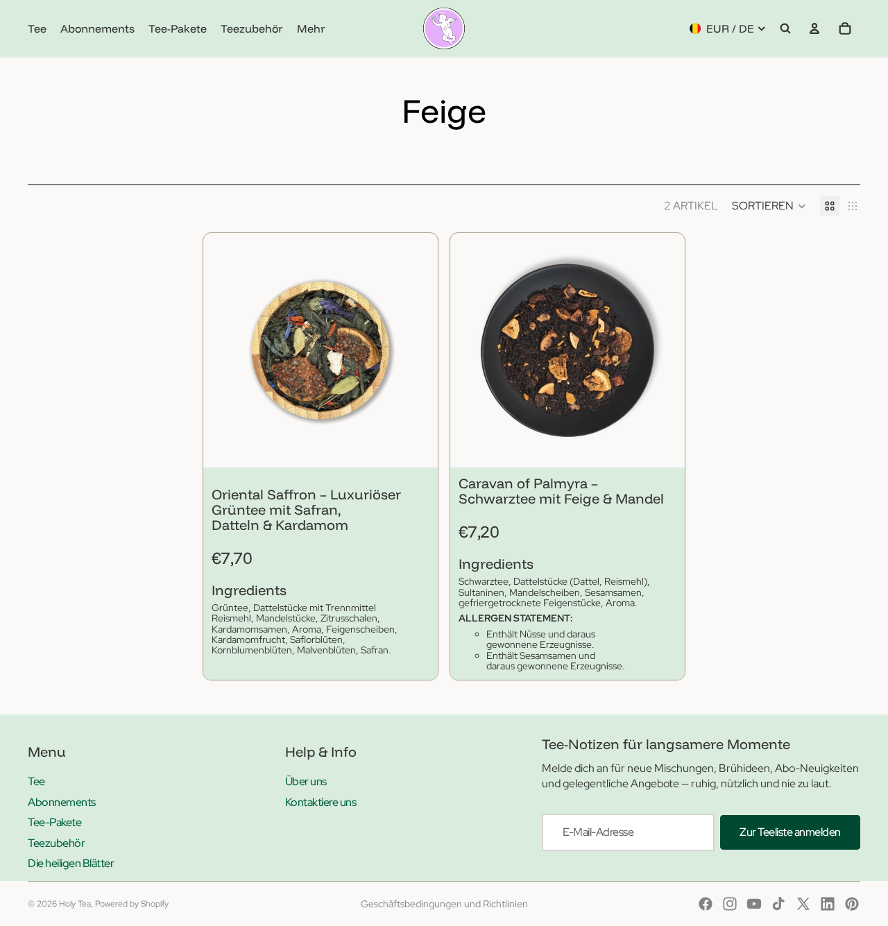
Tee (36, 781)
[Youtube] (754, 903)
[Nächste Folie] (417, 350)
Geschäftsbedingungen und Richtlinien (444, 904)
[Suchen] (785, 28)
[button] (769, 206)
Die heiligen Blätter (71, 863)
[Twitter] (803, 903)
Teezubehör (56, 843)
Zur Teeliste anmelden (790, 832)
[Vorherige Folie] (224, 350)
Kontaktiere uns (321, 802)
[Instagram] (730, 903)
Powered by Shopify (132, 903)
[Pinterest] (852, 903)
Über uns (306, 781)
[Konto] (814, 28)
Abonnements (62, 802)
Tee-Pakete (54, 822)
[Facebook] (705, 903)
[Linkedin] (827, 903)
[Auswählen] (416, 446)
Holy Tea (75, 903)
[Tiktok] (778, 903)
